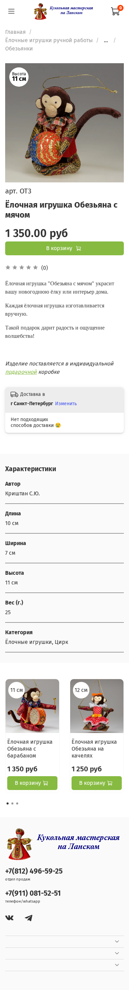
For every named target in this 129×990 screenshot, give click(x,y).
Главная (15, 32)
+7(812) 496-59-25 (34, 871)
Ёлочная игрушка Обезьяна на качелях (94, 748)
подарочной (21, 372)
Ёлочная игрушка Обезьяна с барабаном (30, 748)
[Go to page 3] (17, 803)
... (106, 40)
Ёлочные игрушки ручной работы (49, 40)
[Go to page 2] (12, 803)
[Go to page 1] (8, 803)
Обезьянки (19, 48)
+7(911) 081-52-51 (33, 893)
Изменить (66, 404)
